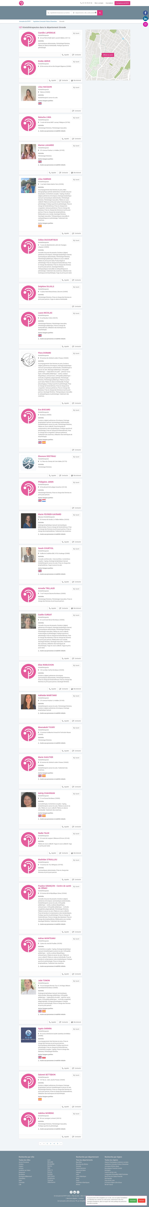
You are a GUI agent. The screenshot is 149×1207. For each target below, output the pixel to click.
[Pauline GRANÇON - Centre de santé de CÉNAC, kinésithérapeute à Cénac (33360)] (28, 892)
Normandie (108, 1178)
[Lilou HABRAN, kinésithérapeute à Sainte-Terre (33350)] (28, 185)
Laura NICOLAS (45, 313)
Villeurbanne (51, 1182)
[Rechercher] (100, 12)
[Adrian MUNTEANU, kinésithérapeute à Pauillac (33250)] (28, 944)
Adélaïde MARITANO (47, 695)
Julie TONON (44, 980)
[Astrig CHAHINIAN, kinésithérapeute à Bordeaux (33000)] (28, 799)
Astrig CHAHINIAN (46, 793)
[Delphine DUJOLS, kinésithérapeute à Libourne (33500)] (28, 292)
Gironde (78, 1166)
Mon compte (99, 3)
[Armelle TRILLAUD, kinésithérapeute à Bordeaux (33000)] (28, 594)
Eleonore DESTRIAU (47, 456)
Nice (48, 1168)
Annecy (21, 1168)
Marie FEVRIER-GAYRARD (49, 514)
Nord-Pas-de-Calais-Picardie (113, 1176)
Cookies (81, 1198)
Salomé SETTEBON (46, 1074)
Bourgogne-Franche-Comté (113, 1168)
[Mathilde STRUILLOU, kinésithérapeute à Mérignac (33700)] (28, 866)
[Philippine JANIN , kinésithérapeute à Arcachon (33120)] (28, 488)
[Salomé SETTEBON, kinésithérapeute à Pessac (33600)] (28, 1081)
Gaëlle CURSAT (45, 614)
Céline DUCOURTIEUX (48, 240)
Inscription (109, 3)
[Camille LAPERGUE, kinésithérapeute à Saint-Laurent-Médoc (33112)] (28, 39)
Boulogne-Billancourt (25, 1176)
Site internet (77, 80)
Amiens (21, 1164)
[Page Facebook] (145, 13)
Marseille (50, 1162)
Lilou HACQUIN (45, 87)
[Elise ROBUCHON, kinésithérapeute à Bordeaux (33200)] (28, 671)
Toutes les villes (24, 1160)
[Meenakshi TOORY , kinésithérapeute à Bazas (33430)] (28, 733)
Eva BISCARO (44, 409)
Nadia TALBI (43, 833)
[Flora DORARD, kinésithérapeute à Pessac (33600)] (28, 359)
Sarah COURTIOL (46, 548)
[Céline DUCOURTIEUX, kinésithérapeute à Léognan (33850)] (28, 246)
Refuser (141, 1200)
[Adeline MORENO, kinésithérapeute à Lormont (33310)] (28, 1119)
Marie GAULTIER (45, 757)
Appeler (66, 55)
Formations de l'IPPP (122, 3)
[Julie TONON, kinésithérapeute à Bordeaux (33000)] (28, 986)
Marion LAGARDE (46, 145)
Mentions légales (72, 1198)
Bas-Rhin (79, 1162)
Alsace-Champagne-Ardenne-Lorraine (116, 1162)
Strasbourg (51, 1178)
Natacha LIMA (44, 117)
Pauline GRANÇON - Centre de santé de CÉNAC (54, 887)
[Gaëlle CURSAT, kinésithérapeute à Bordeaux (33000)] (28, 621)
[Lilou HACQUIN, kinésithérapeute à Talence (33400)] (28, 93)
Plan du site (75, 1196)
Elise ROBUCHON (46, 665)
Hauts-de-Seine (81, 1170)
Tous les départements (84, 1160)
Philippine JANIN (45, 482)
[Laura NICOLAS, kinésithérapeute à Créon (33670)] (28, 319)
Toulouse (50, 1180)
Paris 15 (50, 1170)
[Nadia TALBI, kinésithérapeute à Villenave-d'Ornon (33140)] (28, 839)
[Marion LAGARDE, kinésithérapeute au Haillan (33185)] (28, 151)
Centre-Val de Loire (111, 1172)
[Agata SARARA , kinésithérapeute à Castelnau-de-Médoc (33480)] (28, 1034)
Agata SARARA (45, 1028)
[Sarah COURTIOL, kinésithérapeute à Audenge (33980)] (28, 554)
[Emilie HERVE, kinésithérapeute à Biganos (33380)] (28, 67)
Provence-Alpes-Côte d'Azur (113, 1182)
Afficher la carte (108, 55)
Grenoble (21, 1182)
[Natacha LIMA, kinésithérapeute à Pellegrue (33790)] (28, 123)
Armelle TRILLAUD (46, 588)
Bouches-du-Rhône (82, 1164)
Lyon (48, 1160)
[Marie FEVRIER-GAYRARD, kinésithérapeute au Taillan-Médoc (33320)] (28, 520)
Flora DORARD (44, 353)
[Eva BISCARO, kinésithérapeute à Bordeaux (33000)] (28, 416)
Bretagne (107, 1170)
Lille (20, 1184)
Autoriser (133, 1200)
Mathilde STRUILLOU (47, 859)
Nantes (49, 1166)
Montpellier (50, 1164)
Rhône (78, 1184)
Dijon (20, 1180)
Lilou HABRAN (44, 179)
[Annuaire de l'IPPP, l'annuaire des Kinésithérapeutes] (21, 3)
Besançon (22, 1172)
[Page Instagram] (145, 24)
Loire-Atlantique (81, 1176)
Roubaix (50, 1174)
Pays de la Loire (110, 1180)
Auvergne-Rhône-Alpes (112, 1166)
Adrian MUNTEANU (46, 938)
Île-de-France (109, 1184)
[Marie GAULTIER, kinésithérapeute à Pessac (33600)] (28, 763)
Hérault (78, 1172)
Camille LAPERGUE (46, 33)
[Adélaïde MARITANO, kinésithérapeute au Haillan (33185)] (28, 701)
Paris (77, 1180)
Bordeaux (22, 1174)
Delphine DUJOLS (46, 286)
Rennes (49, 1172)
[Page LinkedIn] (145, 18)
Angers (21, 1166)
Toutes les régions (111, 1160)
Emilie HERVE (44, 61)
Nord (77, 1178)
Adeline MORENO (46, 1113)
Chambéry (22, 1178)
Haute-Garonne (81, 1168)
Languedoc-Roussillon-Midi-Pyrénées (116, 1174)
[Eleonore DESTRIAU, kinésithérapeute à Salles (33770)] (28, 462)
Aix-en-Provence (24, 1162)
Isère (77, 1174)
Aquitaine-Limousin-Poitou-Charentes (116, 1164)
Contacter (78, 55)
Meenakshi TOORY (46, 727)
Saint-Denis (51, 1176)
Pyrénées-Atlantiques (82, 1182)
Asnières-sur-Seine (24, 1170)
